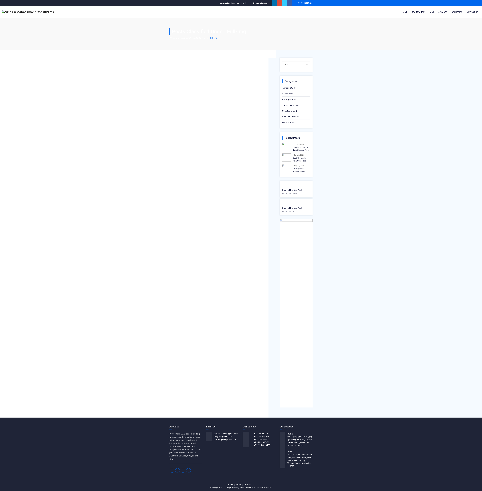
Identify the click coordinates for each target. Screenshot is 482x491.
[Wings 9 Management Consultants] (28, 12)
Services (442, 12)
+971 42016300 (261, 439)
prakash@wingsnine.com (225, 439)
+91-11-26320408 (262, 445)
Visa (432, 12)
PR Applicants (289, 99)
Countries (456, 12)
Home (404, 12)
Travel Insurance (290, 105)
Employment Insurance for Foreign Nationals (301, 170)
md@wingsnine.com (259, 3)
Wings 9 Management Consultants (240, 487)
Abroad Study (289, 88)
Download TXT (289, 211)
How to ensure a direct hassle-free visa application (301, 149)
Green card (287, 93)
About (239, 484)
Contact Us (472, 12)
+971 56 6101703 (262, 433)
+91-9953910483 (261, 442)
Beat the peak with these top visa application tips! (300, 159)
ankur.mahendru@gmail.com (231, 3)
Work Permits (289, 122)
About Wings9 (418, 12)
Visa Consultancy (290, 117)
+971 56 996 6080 (262, 436)
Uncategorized (289, 111)
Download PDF (289, 193)
